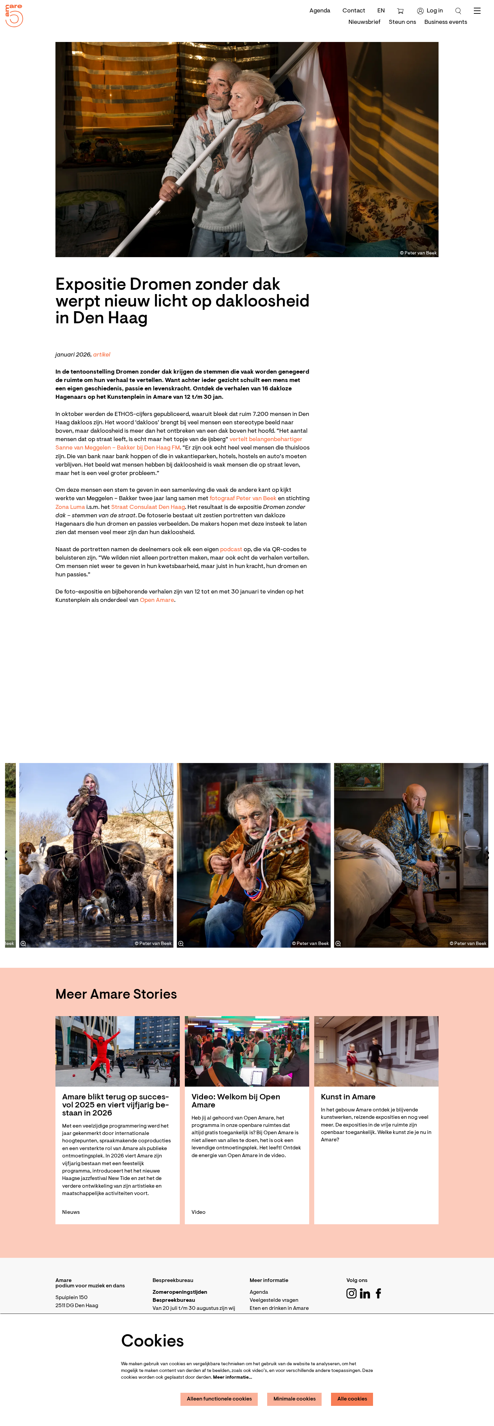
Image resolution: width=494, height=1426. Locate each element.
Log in (435, 11)
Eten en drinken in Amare (279, 1308)
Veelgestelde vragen (274, 1300)
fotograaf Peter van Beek (243, 499)
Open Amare (157, 601)
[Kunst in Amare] (376, 1051)
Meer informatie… (232, 1377)
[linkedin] (365, 1293)
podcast (232, 550)
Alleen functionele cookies (219, 1399)
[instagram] (351, 1293)
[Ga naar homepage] (12, 14)
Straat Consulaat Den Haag (148, 508)
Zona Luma (70, 508)
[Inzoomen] (181, 944)
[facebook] (378, 1293)
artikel (101, 355)
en (381, 11)
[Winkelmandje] (401, 11)
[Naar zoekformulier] (458, 11)
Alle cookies (352, 1399)
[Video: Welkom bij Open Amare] (247, 1051)
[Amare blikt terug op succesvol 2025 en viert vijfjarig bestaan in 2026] (117, 1051)
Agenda (320, 11)
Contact (353, 11)
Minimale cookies (295, 1399)
